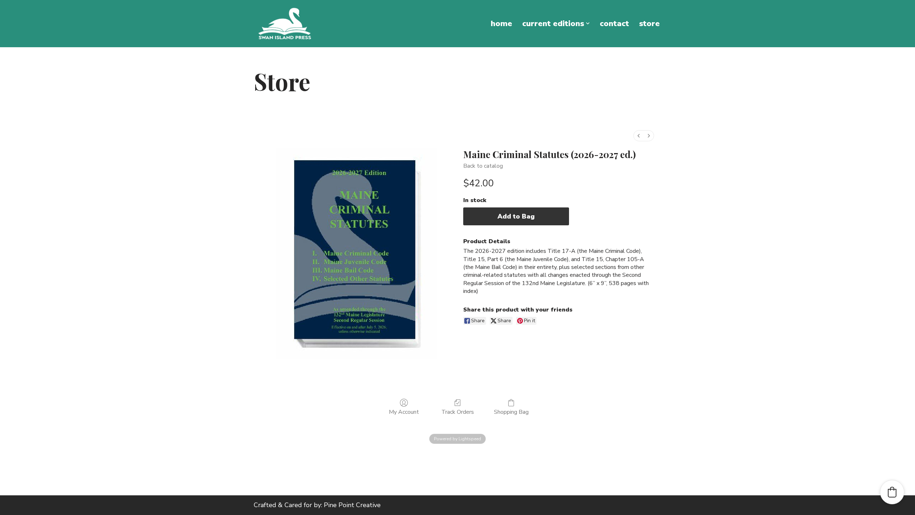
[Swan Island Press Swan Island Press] (285, 23)
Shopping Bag (511, 412)
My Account (404, 412)
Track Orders (457, 412)
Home (501, 23)
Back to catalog (483, 166)
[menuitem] (639, 136)
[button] (588, 23)
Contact (614, 23)
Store (649, 23)
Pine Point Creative (352, 505)
